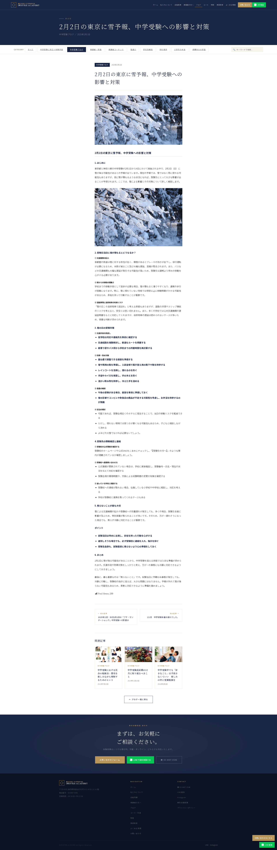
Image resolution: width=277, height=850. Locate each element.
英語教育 (220, 5)
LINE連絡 (267, 845)
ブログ (198, 5)
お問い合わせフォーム (110, 760)
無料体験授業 (182, 802)
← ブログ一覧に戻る (138, 699)
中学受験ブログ (76, 49)
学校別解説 (148, 49)
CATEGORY (19, 49)
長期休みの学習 (199, 49)
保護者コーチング (116, 49)
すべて (30, 49)
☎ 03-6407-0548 (169, 760)
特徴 (212, 5)
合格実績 (178, 5)
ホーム (155, 5)
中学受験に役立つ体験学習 (51, 49)
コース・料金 (135, 813)
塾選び (133, 49)
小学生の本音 (180, 49)
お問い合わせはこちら (263, 838)
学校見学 (163, 49)
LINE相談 (259, 5)
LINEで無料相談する (141, 760)
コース (206, 5)
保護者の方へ (189, 5)
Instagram (181, 797)
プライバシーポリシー (186, 808)
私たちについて (166, 5)
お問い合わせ (245, 5)
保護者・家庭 (96, 49)
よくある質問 (231, 5)
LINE (206, 845)
